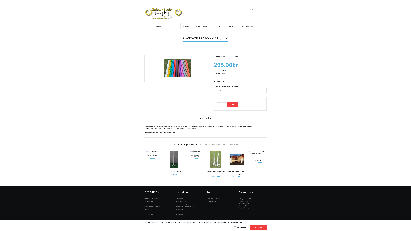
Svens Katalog (181, 201)
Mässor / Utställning (151, 199)
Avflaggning (195, 156)
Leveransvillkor (212, 201)
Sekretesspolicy (212, 204)
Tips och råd (148, 215)
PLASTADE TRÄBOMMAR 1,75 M (208, 44)
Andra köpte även (210, 144)
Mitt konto (245, 2)
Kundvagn (254, 2)
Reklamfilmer (180, 215)
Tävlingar (147, 212)
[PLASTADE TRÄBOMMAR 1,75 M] (178, 68)
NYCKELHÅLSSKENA (153, 156)
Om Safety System (213, 199)
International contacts (152, 207)
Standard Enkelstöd (174, 172)
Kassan (264, 2)
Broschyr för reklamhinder (185, 207)
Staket (146, 209)
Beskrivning (205, 118)
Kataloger (179, 199)
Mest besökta (230, 144)
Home (195, 44)
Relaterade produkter (185, 144)
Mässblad (179, 209)
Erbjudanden (180, 212)
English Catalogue (182, 204)
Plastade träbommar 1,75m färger (227, 86)
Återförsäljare (149, 201)
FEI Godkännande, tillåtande (154, 204)
